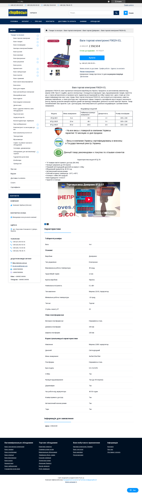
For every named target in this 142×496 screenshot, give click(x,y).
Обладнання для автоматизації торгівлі (24, 152)
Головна (14, 21)
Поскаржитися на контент (71, 480)
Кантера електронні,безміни (23, 48)
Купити (92, 58)
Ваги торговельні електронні (14, 446)
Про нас (38, 21)
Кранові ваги (17, 68)
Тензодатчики (18, 136)
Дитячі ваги (17, 105)
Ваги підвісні (17, 98)
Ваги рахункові (18, 61)
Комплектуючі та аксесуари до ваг (24, 128)
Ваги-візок (17, 85)
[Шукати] (116, 13)
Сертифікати (15, 187)
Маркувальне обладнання (48, 452)
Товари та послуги (55, 30)
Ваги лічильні (9, 455)
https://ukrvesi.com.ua (20, 263)
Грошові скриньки (45, 458)
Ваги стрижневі (18, 78)
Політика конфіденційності (88, 480)
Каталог (25, 21)
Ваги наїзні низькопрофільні (23, 82)
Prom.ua (81, 478)
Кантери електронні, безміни (83, 446)
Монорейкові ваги (19, 95)
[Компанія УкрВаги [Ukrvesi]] (17, 16)
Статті (13, 183)
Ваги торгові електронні (72, 30)
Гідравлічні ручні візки (21, 157)
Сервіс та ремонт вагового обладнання (22, 144)
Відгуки (13, 174)
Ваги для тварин (19, 88)
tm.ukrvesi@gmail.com (20, 266)
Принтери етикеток (45, 446)
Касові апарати (44, 466)
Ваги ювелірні (18, 55)
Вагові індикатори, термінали (23, 121)
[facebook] (45, 224)
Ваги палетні (17, 75)
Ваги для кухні (78, 449)
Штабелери (17, 160)
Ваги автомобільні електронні (23, 92)
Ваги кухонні (17, 52)
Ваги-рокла (17, 65)
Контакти (50, 21)
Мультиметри (18, 139)
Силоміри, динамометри (21, 148)
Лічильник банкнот (45, 463)
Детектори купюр (45, 460)
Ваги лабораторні (19, 72)
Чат (134, 490)
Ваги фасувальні (19, 58)
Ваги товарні (17, 41)
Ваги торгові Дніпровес (91, 30)
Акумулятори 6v (19, 117)
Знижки (83, 21)
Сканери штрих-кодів (46, 449)
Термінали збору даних (47, 455)
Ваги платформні (19, 45)
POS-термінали (44, 469)
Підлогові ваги (18, 114)
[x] (48, 224)
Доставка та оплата (67, 21)
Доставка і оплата (113, 452)
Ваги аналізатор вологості (22, 133)
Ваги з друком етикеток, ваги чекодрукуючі (23, 109)
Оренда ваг (95, 21)
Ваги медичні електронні (21, 102)
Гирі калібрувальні (19, 124)
